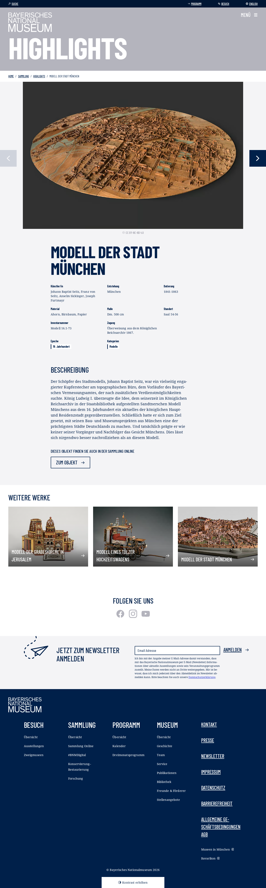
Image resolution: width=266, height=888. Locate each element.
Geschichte (164, 746)
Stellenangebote (168, 800)
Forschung (75, 778)
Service (162, 764)
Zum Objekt (67, 462)
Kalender (119, 746)
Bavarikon (208, 858)
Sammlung (23, 76)
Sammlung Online (81, 746)
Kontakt (209, 724)
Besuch (225, 4)
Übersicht (31, 737)
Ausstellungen (34, 746)
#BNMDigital (77, 755)
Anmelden (232, 650)
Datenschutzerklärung (201, 677)
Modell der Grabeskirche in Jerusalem (38, 555)
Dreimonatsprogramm (128, 755)
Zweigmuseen (34, 755)
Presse (207, 740)
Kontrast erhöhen (135, 882)
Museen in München (215, 849)
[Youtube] (145, 616)
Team (161, 755)
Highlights (39, 76)
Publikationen (167, 773)
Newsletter (212, 756)
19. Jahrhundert (61, 346)
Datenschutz (213, 788)
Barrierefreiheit (217, 803)
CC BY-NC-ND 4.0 (135, 232)
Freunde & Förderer (171, 791)
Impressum (211, 772)
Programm (196, 4)
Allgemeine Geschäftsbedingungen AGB (220, 826)
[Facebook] (121, 616)
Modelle (114, 346)
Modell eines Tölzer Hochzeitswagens (115, 555)
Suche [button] (15, 4)
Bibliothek (164, 782)
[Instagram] (133, 616)
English (253, 4)
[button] (249, 14)
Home (11, 76)
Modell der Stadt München (206, 559)
